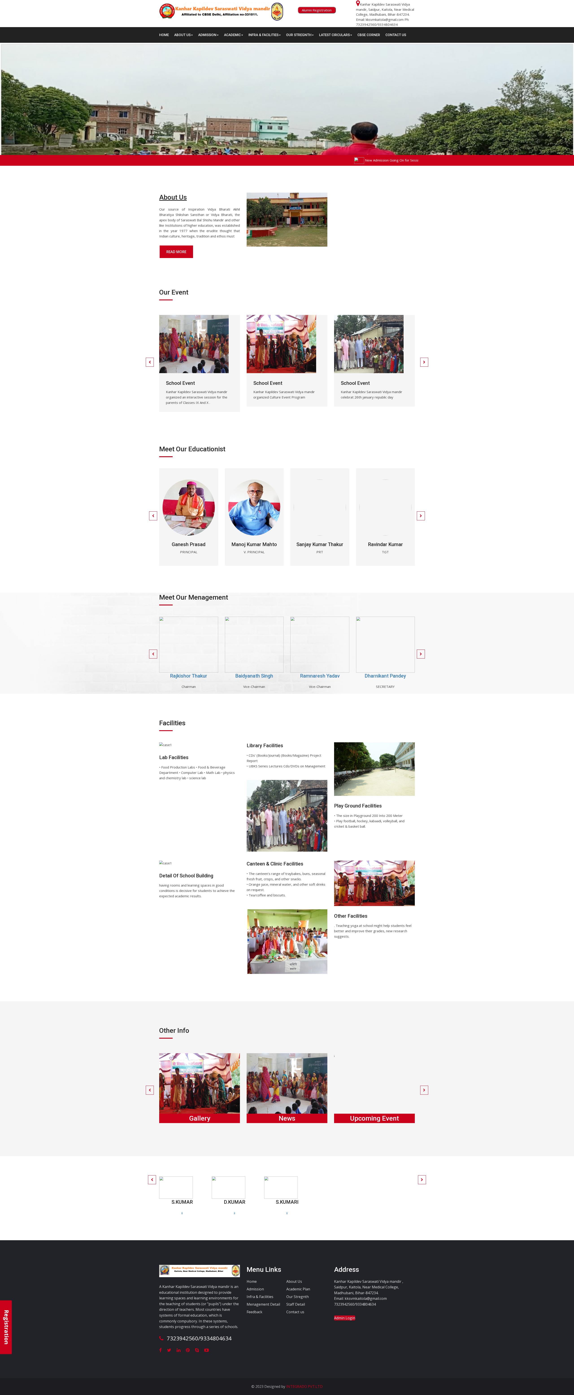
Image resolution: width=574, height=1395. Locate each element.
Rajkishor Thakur (188, 676)
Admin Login (344, 1317)
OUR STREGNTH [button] (298, 35)
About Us (294, 1281)
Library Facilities (265, 745)
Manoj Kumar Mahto (254, 544)
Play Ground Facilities (358, 806)
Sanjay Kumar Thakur (319, 544)
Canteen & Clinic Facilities (275, 864)
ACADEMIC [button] (232, 35)
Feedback (254, 1311)
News (287, 1118)
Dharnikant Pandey (385, 676)
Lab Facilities (174, 757)
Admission (255, 1289)
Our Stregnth (297, 1296)
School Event (180, 383)
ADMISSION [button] (207, 35)
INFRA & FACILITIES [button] (263, 35)
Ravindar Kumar (385, 544)
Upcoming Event (374, 1118)
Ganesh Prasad (188, 544)
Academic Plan (298, 1289)
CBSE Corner (368, 35)
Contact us (295, 1311)
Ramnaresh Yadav (320, 676)
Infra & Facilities (260, 1296)
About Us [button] (182, 35)
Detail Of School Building (186, 875)
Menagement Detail (263, 1304)
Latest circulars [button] (334, 35)
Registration (7, 1327)
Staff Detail (295, 1304)
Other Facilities (350, 916)
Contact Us (395, 35)
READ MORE (176, 251)
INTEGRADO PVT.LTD (304, 1386)
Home (164, 35)
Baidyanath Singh (254, 676)
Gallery (199, 1118)
